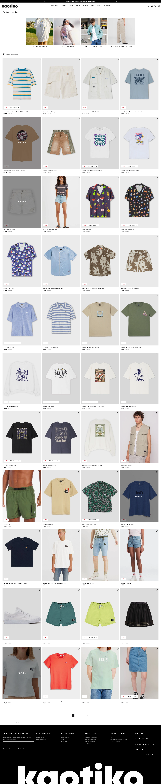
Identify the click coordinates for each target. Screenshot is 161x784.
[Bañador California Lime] (100, 614)
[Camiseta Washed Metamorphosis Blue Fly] (139, 84)
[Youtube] (147, 738)
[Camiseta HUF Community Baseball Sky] (61, 261)
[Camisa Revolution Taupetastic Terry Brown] (100, 261)
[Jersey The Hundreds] (61, 496)
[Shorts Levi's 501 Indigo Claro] (61, 202)
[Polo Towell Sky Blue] (22, 320)
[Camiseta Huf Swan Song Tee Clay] (100, 320)
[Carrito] (158, 6)
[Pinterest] (139, 738)
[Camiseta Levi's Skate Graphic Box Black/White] (61, 555)
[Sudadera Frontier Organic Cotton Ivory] (100, 437)
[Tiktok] (143, 738)
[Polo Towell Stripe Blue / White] (61, 320)
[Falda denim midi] (139, 673)
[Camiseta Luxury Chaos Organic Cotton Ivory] (100, 378)
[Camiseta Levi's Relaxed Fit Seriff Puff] (100, 673)
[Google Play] (137, 749)
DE (151, 754)
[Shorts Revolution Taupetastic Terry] (139, 261)
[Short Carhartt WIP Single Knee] (61, 84)
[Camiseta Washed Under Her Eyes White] (100, 143)
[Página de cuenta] (152, 6)
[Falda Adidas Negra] (139, 614)
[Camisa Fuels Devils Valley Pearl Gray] (100, 84)
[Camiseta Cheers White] (61, 378)
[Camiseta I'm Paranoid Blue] (61, 437)
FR (146, 754)
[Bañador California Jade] (61, 614)
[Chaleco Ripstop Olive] (139, 437)
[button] (40, 60)
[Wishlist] (155, 6)
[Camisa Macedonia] (100, 202)
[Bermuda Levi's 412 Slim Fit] (100, 555)
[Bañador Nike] (22, 496)
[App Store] (142, 749)
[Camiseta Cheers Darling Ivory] (139, 378)
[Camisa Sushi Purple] (22, 261)
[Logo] (10, 6)
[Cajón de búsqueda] (148, 6)
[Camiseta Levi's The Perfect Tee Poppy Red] (61, 673)
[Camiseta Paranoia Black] (22, 437)
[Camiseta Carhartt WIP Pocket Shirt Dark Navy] (22, 555)
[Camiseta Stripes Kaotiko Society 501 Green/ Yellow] (22, 84)
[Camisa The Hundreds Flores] (100, 496)
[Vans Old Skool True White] (22, 614)
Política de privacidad (24, 749)
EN (148, 754)
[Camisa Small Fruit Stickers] (139, 202)
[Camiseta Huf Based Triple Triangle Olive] (139, 320)
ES (153, 754)
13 (84, 715)
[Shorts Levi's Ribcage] (139, 555)
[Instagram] (136, 738)
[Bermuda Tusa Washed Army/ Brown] (61, 143)
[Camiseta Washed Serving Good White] (139, 143)
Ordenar (12, 54)
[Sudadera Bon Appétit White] (22, 378)
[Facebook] (150, 738)
